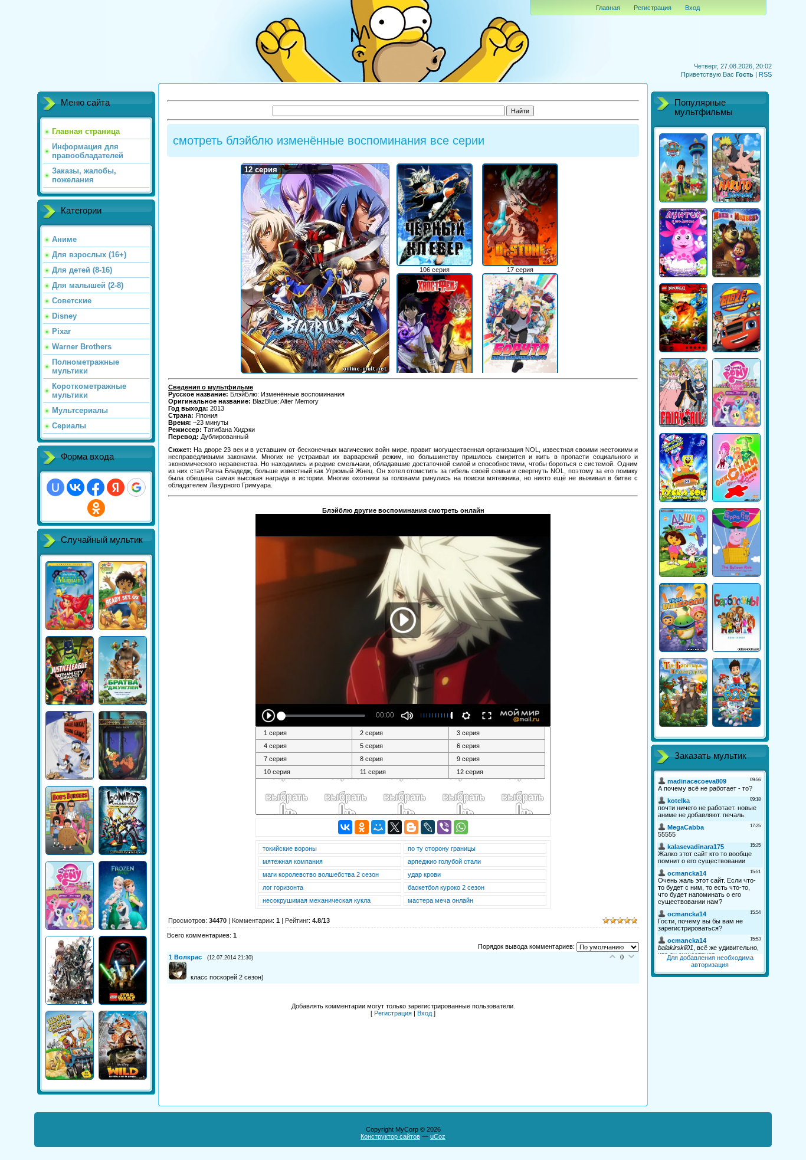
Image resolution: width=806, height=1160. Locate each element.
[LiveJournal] (428, 827)
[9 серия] (497, 759)
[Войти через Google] (136, 487)
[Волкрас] (180, 977)
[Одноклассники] (362, 827)
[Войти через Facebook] (95, 487)
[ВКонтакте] (345, 827)
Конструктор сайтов (390, 1136)
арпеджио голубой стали (444, 861)
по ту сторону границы (442, 848)
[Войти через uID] (55, 487)
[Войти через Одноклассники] (96, 508)
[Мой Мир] (378, 827)
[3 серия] (497, 733)
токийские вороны (290, 848)
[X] (395, 827)
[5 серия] (400, 746)
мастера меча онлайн (440, 900)
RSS (765, 74)
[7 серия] (304, 759)
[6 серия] (497, 746)
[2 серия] (400, 733)
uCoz (437, 1136)
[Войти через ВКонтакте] (75, 487)
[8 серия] (400, 759)
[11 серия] (400, 772)
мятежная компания (293, 861)
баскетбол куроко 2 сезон (446, 887)
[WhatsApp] (461, 827)
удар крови (424, 874)
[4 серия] (304, 746)
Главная (608, 7)
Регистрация (652, 7)
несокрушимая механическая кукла (317, 900)
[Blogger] (411, 827)
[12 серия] (497, 772)
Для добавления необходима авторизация (710, 961)
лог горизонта (283, 887)
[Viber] (444, 827)
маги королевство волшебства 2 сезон (321, 874)
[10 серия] (304, 772)
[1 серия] (304, 733)
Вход (692, 7)
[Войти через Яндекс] (115, 487)
